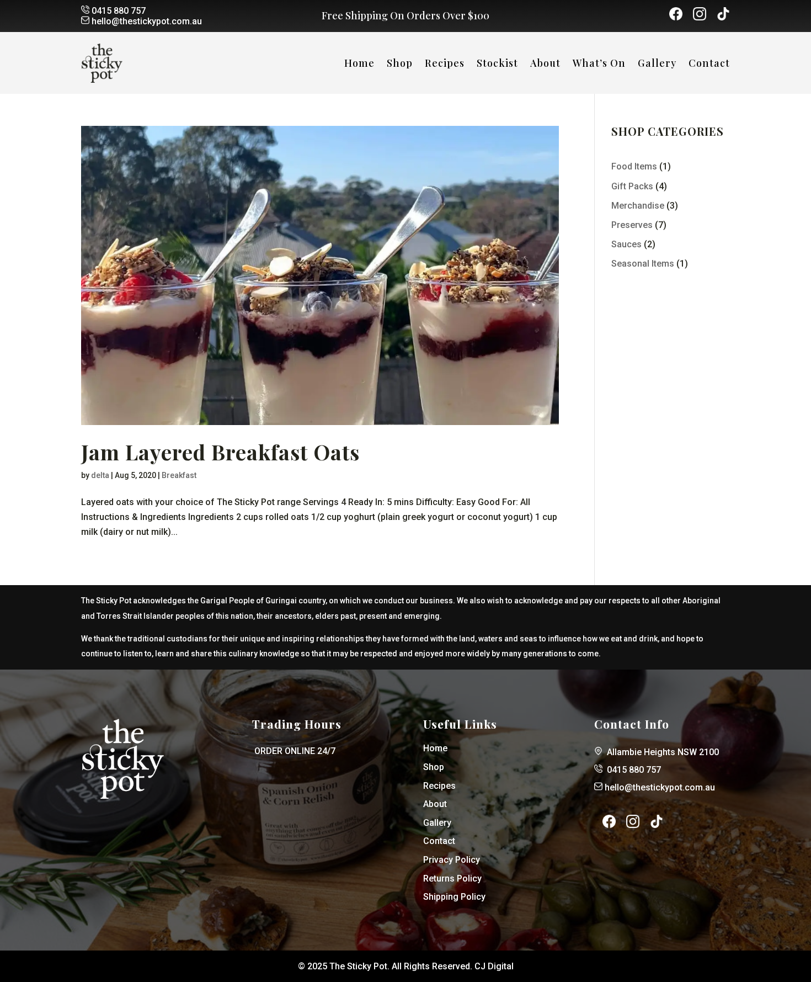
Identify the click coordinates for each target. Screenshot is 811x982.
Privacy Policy (451, 859)
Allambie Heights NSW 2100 (663, 752)
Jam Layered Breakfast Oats (220, 452)
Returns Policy (452, 878)
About (545, 64)
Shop (400, 64)
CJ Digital (494, 966)
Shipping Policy (454, 896)
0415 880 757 (119, 11)
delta (100, 475)
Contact (709, 64)
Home (359, 64)
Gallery (657, 64)
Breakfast (179, 475)
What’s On (599, 64)
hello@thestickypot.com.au (147, 21)
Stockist (497, 64)
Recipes (445, 64)
